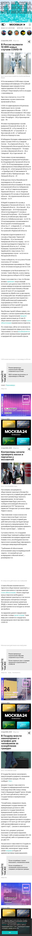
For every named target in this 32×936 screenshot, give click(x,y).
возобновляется (24, 331)
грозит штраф (19, 615)
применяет (11, 281)
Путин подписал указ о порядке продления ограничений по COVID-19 (19, 662)
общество (4, 388)
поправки (9, 851)
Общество (16, 41)
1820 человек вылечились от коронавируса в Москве (18, 375)
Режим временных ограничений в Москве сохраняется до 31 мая (16, 369)
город (9, 672)
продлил (23, 316)
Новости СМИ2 (5, 419)
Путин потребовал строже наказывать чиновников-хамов (19, 861)
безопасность (16, 672)
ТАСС (10, 781)
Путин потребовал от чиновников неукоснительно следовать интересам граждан (19, 867)
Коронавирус (10, 385)
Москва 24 (16, 25)
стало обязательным (8, 593)
